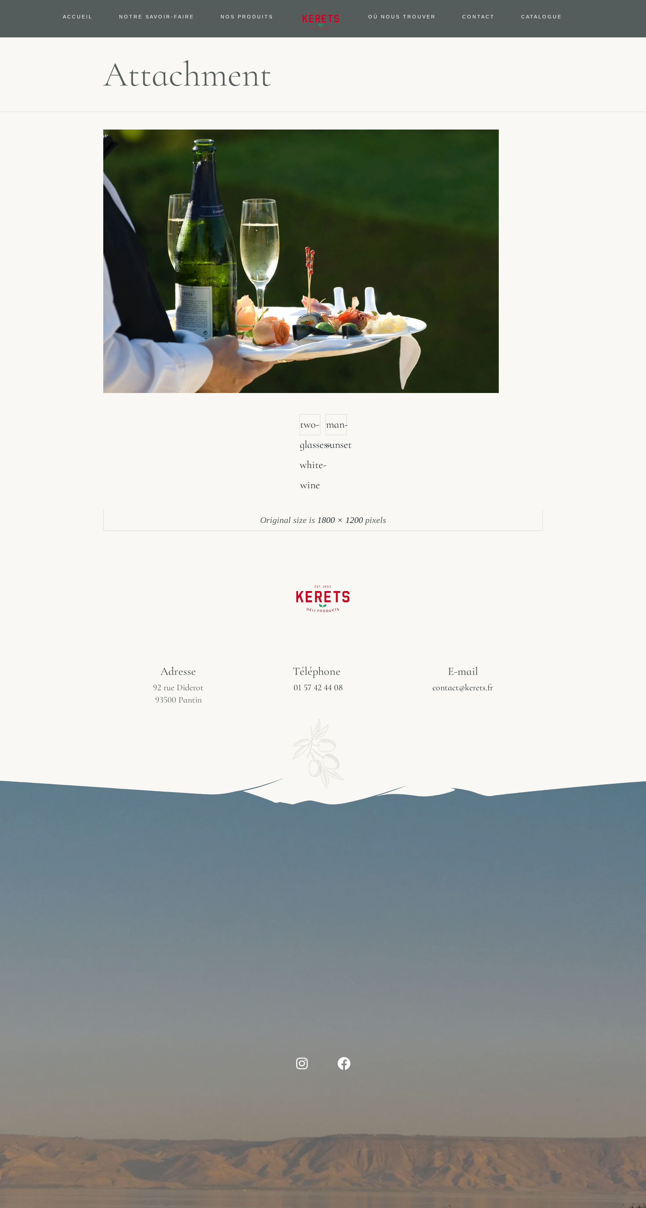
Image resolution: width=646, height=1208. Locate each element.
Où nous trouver (402, 16)
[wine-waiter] (301, 390)
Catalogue (541, 16)
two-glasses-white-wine (310, 426)
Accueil (78, 16)
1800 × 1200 (340, 520)
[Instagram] (301, 1063)
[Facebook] (344, 1063)
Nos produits (247, 16)
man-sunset (336, 426)
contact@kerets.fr (462, 687)
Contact (478, 16)
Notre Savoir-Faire (156, 16)
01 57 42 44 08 (318, 687)
